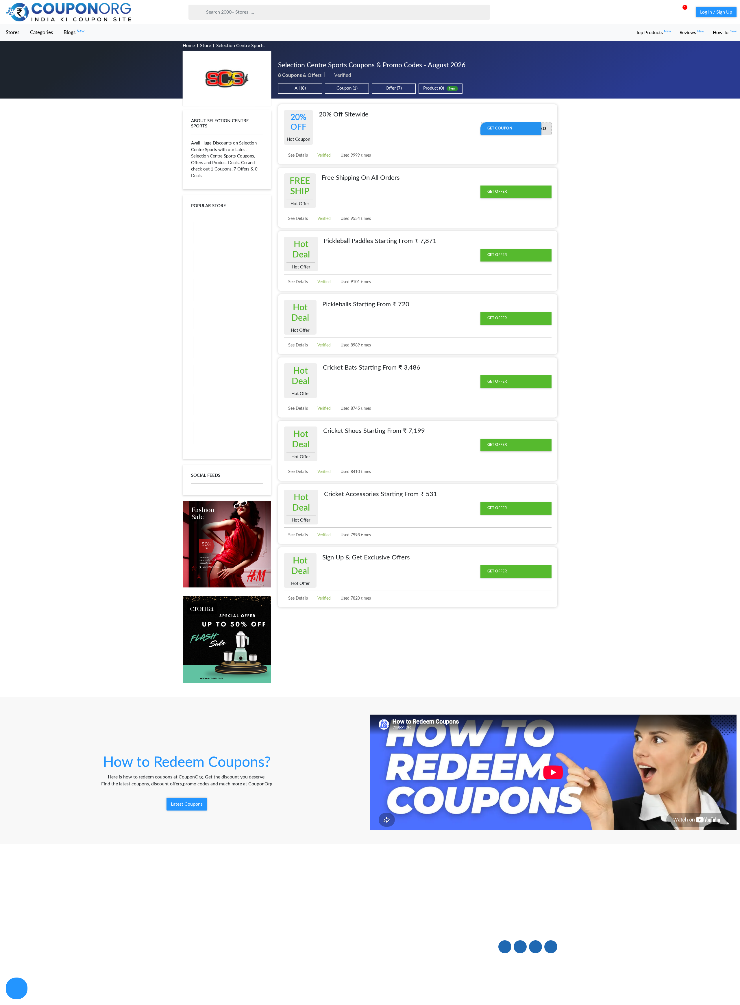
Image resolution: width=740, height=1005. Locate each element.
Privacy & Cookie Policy (491, 988)
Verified (324, 155)
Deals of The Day (277, 933)
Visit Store (227, 79)
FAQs (341, 920)
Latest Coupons (187, 804)
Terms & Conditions (538, 988)
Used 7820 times (355, 598)
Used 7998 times (355, 535)
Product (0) (439, 88)
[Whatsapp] (16, 988)
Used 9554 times (355, 219)
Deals (265, 920)
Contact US (347, 933)
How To (725, 32)
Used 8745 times (355, 409)
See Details (297, 155)
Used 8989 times (355, 345)
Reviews (692, 32)
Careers (343, 946)
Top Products (653, 32)
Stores (12, 32)
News (189, 946)
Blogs (74, 32)
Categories (41, 32)
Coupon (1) (347, 88)
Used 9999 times (355, 155)
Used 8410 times (355, 472)
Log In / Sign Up (716, 12)
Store (205, 45)
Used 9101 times (355, 282)
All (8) (300, 88)
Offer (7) (394, 88)
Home (189, 45)
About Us (193, 920)
